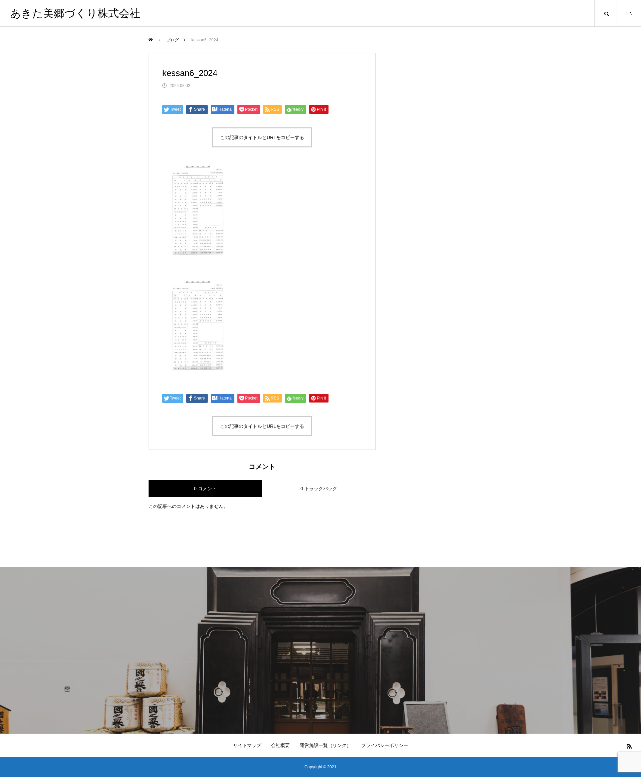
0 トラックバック (318, 488)
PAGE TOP (621, 746)
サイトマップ (247, 745)
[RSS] (629, 746)
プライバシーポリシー (384, 745)
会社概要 (280, 745)
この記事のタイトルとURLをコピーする (262, 137)
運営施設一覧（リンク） (325, 745)
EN (629, 13)
